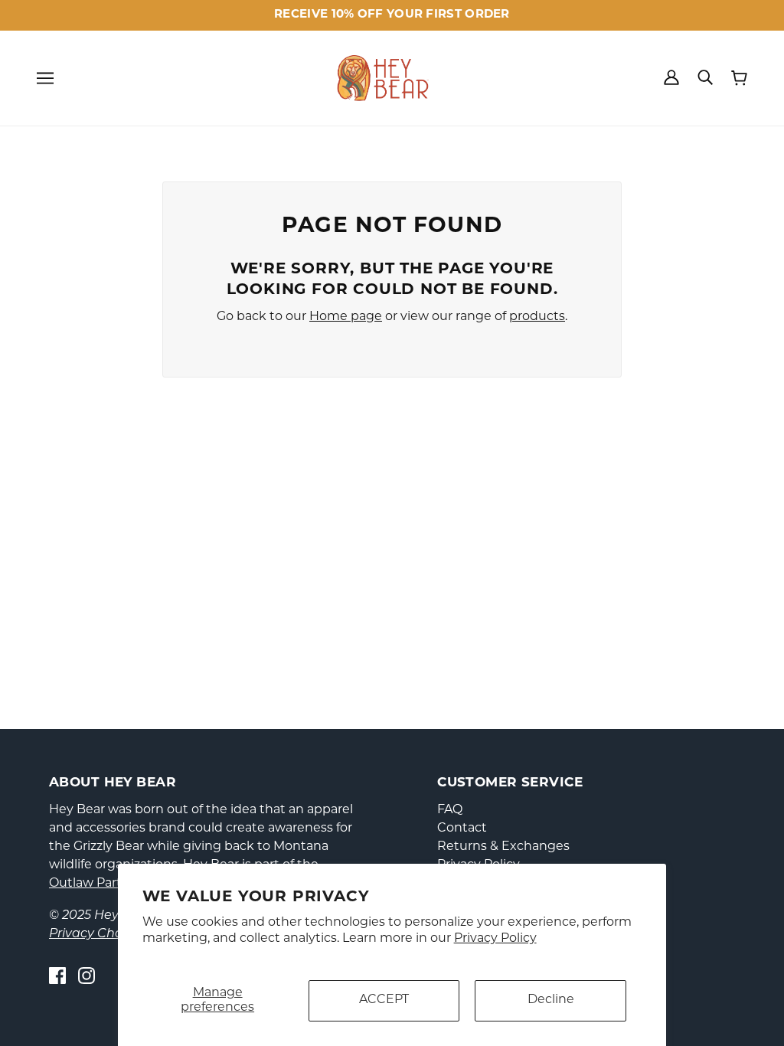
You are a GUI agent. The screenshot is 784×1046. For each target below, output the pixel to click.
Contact (462, 828)
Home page (345, 317)
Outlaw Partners (99, 884)
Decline (551, 1000)
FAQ (449, 810)
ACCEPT (384, 1000)
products (537, 317)
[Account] (671, 77)
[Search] (705, 77)
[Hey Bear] (383, 78)
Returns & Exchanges (503, 847)
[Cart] (739, 78)
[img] (57, 975)
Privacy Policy (495, 939)
